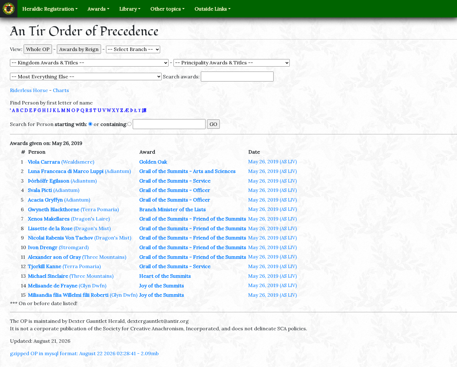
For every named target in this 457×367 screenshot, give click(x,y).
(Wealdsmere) (77, 162)
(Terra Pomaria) (100, 209)
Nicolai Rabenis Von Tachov (60, 238)
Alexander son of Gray (54, 257)
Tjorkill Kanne (44, 266)
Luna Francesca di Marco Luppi (66, 171)
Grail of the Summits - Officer (174, 190)
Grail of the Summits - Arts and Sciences (187, 171)
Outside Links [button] (211, 9)
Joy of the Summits (161, 285)
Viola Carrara (44, 162)
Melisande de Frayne (52, 285)
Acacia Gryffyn (45, 200)
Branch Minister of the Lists (172, 209)
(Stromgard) (74, 247)
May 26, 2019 (272, 161)
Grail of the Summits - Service (174, 181)
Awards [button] (97, 9)
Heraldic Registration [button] (48, 9)
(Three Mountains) (104, 257)
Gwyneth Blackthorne (53, 209)
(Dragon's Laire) (90, 219)
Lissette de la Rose (50, 228)
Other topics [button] (165, 9)
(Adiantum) (118, 171)
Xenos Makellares (49, 219)
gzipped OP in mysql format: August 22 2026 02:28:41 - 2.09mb (84, 353)
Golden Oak (153, 162)
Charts (61, 90)
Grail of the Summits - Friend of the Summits (192, 219)
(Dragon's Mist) (92, 228)
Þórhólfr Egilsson (48, 181)
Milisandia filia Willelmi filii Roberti (68, 295)
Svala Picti (40, 190)
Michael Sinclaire (48, 276)
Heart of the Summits (165, 276)
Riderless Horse (29, 90)
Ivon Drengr (43, 247)
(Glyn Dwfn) (92, 285)
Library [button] (128, 9)
